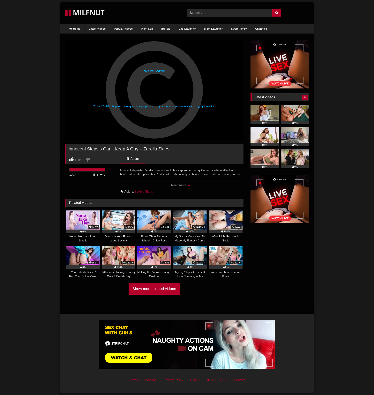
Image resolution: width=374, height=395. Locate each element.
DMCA (194, 380)
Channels (261, 28)
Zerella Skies (144, 191)
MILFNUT (88, 13)
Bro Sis (165, 28)
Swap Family (239, 28)
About (134, 158)
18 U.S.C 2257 (216, 380)
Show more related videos (154, 289)
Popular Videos (123, 28)
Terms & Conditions (142, 380)
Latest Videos (97, 28)
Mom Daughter (213, 28)
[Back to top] (362, 383)
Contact (239, 380)
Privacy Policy (173, 380)
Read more (179, 185)
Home (76, 28)
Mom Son (147, 28)
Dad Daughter (187, 28)
